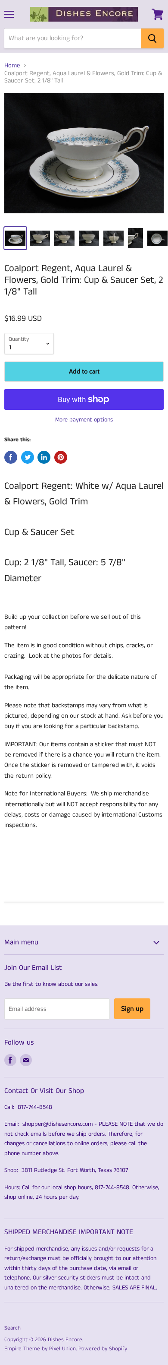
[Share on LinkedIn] (43, 457)
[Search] (152, 38)
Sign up (132, 1008)
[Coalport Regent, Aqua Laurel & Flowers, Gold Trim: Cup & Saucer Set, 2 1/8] (84, 156)
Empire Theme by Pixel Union (40, 1349)
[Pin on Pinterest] (60, 457)
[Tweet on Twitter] (27, 457)
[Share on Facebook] (10, 457)
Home (12, 65)
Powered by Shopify (102, 1349)
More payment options (84, 419)
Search (12, 1328)
